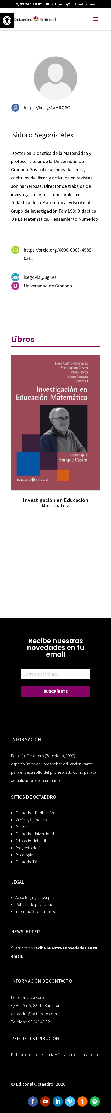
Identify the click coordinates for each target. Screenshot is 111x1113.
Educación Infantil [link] (30, 841)
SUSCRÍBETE (56, 691)
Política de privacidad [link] (34, 904)
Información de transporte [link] (38, 911)
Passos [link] (21, 827)
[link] (7, 20)
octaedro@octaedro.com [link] (34, 1014)
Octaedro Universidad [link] (34, 834)
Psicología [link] (24, 855)
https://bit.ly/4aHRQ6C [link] (47, 107)
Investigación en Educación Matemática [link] (55, 502)
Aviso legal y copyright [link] (34, 897)
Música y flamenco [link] (31, 820)
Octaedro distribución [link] (34, 813)
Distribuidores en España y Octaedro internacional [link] (55, 1054)
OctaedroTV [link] (26, 862)
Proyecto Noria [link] (28, 848)
